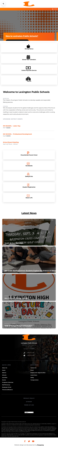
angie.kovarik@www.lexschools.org (35, 430)
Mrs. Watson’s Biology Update (16, 298)
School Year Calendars (29, 59)
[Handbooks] (28, 163)
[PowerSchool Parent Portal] (28, 152)
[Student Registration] (28, 184)
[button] (3, 4)
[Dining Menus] (28, 46)
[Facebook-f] (25, 441)
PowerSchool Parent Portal (29, 155)
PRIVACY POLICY (29, 398)
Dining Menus (29, 49)
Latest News (29, 213)
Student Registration (29, 187)
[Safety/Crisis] (28, 174)
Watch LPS (29, 197)
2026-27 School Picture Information (18, 326)
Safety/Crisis (29, 176)
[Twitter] (29, 441)
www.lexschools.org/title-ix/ (24, 431)
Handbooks (29, 165)
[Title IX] (28, 78)
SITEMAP (29, 401)
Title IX (29, 81)
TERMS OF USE (29, 405)
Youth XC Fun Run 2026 (14, 243)
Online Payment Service (29, 70)
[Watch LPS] (28, 195)
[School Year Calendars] (28, 57)
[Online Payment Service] (28, 68)
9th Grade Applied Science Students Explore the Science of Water (30, 271)
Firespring (40, 445)
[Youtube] (33, 441)
